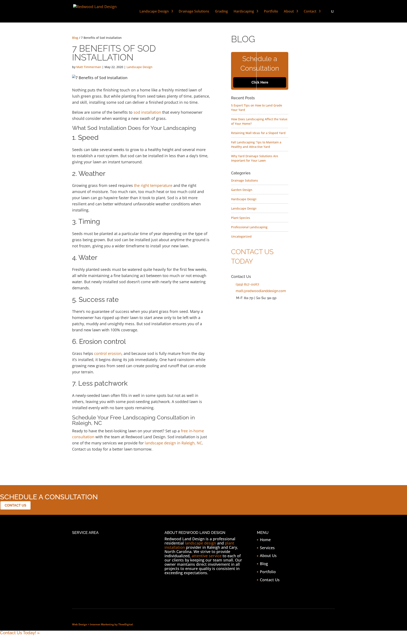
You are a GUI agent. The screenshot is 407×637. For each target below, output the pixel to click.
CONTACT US (15, 505)
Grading (221, 12)
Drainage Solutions (194, 12)
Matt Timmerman (88, 67)
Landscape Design (154, 12)
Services (267, 547)
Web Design (79, 624)
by (116, 624)
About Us (268, 555)
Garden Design (241, 190)
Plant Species (240, 218)
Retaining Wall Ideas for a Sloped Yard (258, 133)
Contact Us (270, 579)
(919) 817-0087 (247, 284)
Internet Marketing (102, 624)
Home (265, 539)
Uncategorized (241, 236)
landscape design (200, 543)
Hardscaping (244, 12)
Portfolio (271, 12)
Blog (75, 38)
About (289, 12)
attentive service (207, 555)
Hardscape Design (244, 199)
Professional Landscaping (249, 227)
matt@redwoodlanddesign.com (261, 291)
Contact (310, 12)
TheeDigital (125, 624)
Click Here (259, 82)
